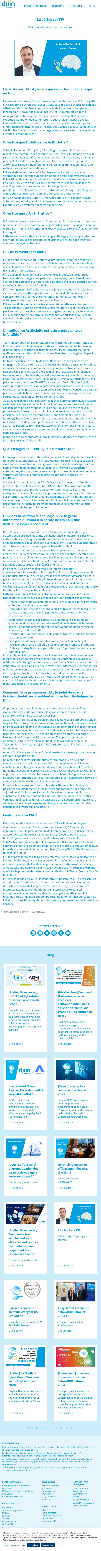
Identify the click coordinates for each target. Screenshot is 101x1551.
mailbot (25, 623)
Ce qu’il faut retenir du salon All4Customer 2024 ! (73, 1312)
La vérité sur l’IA (69, 1230)
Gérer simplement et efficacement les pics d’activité (73, 1168)
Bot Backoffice (9, 1521)
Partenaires (48, 1493)
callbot (35, 623)
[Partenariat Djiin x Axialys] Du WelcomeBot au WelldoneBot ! (25, 1090)
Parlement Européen (27, 150)
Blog (44, 1510)
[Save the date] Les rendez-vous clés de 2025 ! (72, 1090)
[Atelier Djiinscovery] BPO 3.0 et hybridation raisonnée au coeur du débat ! (24, 998)
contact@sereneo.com (83, 1503)
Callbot (5, 1518)
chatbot (14, 623)
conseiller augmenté (34, 605)
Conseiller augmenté (12, 1510)
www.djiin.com (80, 1505)
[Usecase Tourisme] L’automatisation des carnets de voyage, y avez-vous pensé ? (23, 1170)
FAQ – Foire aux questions (49, 1497)
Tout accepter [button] (47, 1545)
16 (61, 1427)
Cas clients (47, 1488)
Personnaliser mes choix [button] (14, 1545)
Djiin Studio (7, 1493)
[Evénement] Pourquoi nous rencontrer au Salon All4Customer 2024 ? (74, 1379)
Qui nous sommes (50, 1485)
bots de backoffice (20, 637)
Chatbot (6, 1516)
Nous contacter (49, 1512)
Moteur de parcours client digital (18, 1491)
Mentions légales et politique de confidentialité (51, 1518)
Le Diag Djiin (8, 1524)
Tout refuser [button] (33, 1545)
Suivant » (70, 1427)
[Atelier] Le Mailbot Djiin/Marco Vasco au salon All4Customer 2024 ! (23, 1379)
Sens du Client (55, 542)
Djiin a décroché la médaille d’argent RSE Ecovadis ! (23, 1312)
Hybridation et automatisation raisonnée (16, 1487)
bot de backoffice (32, 630)
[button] (33, 933)
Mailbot (6, 1513)
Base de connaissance (12, 1496)
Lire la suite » (15, 1043)
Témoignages (48, 1491)
